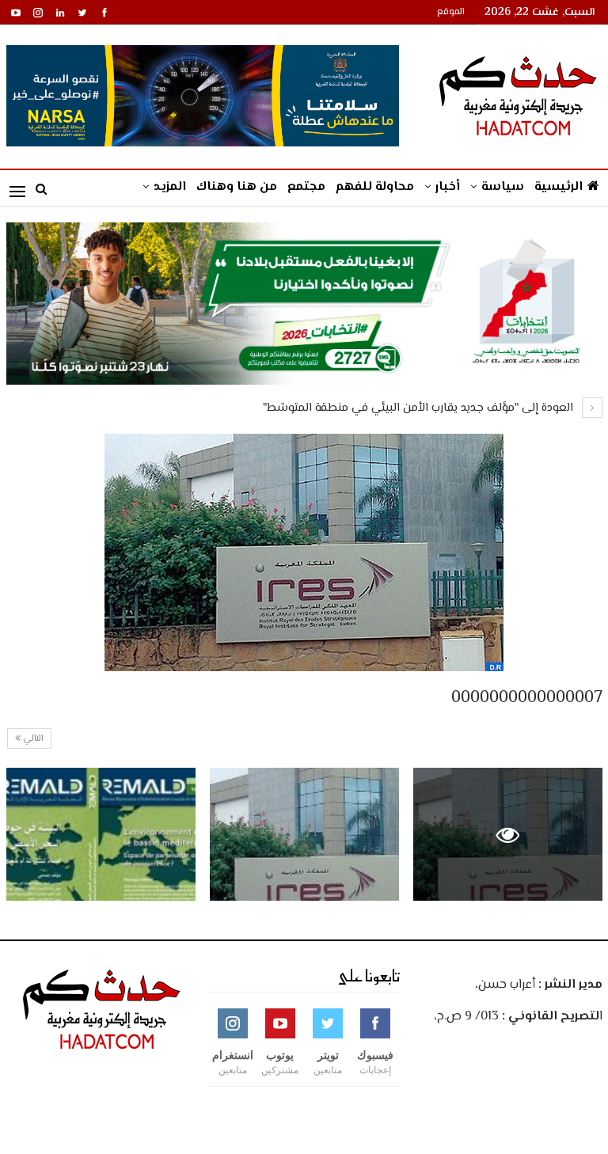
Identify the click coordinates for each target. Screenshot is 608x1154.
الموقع (451, 12)
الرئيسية (558, 187)
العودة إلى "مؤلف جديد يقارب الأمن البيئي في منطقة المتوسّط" (419, 408)
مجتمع (306, 187)
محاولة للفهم (375, 187)
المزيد (170, 187)
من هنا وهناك (236, 187)
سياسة (502, 187)
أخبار (447, 187)
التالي (32, 738)
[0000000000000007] (304, 834)
